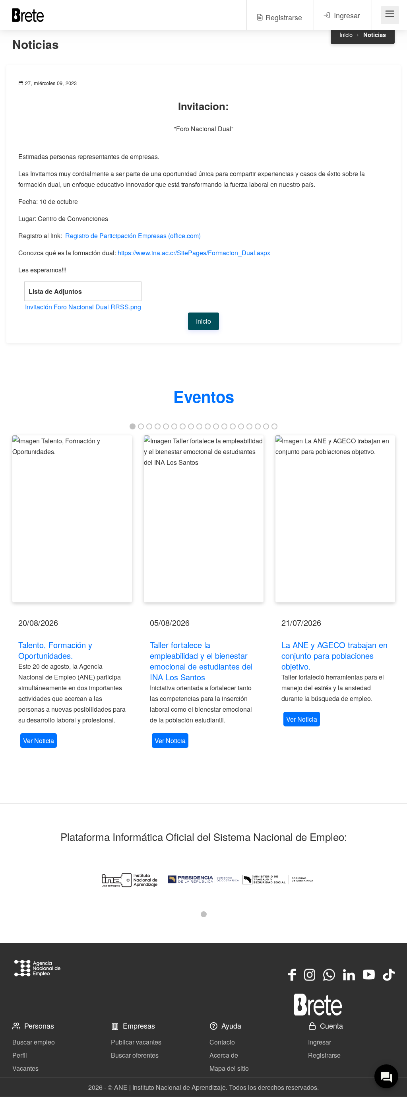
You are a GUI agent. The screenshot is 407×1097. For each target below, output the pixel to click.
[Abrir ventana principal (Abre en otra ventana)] (318, 1004)
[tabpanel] (72, 592)
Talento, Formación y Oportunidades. (55, 650)
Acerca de (223, 1055)
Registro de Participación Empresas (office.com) (133, 235)
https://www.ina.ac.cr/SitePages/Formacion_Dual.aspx (194, 252)
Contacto (222, 1042)
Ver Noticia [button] (38, 740)
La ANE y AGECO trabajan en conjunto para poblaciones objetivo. (334, 655)
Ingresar (319, 1042)
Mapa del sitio (229, 1068)
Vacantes (25, 1068)
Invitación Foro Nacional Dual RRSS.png (83, 306)
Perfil (19, 1055)
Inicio (346, 34)
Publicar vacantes (136, 1042)
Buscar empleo (33, 1042)
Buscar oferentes (135, 1055)
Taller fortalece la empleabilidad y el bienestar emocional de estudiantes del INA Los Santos (201, 660)
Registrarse (324, 1055)
